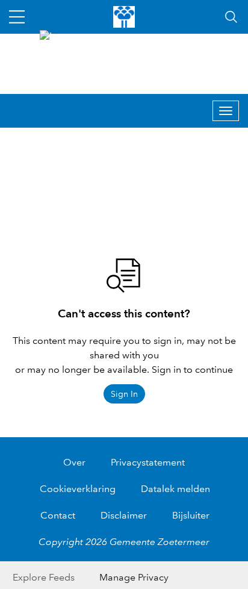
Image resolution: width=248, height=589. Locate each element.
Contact (57, 515)
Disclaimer (124, 515)
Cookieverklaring (78, 488)
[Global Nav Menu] (17, 17)
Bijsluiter (190, 515)
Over (74, 462)
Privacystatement (148, 462)
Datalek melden (175, 488)
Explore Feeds (44, 577)
